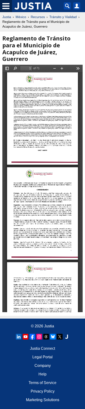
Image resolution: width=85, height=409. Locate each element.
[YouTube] (25, 337)
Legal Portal (42, 357)
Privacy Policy (43, 391)
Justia (6, 17)
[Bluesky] (53, 337)
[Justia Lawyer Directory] (66, 337)
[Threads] (46, 337)
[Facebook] (32, 337)
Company (42, 366)
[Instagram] (39, 337)
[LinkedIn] (18, 337)
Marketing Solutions (42, 400)
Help (42, 374)
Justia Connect (42, 348)
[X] (60, 337)
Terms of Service (42, 383)
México (21, 17)
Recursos (38, 17)
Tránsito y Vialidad (63, 17)
